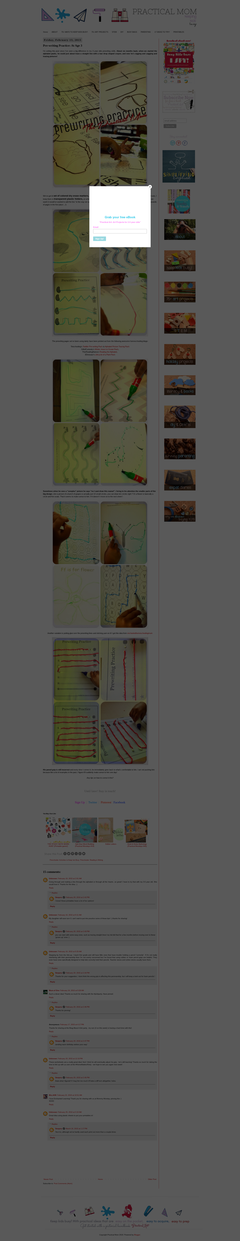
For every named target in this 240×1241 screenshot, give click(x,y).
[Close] (150, 187)
